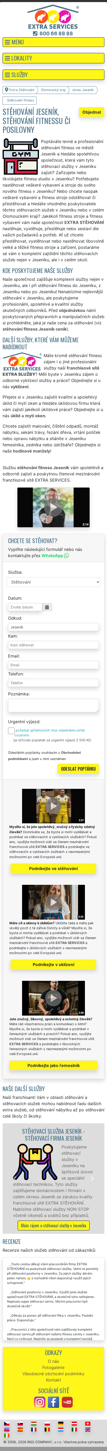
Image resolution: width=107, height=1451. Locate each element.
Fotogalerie (53, 1367)
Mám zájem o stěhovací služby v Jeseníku (53, 1225)
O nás (53, 1361)
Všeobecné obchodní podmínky (53, 1373)
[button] (53, 42)
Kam (12, 636)
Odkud (14, 618)
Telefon (15, 673)
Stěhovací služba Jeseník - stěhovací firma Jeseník (53, 1134)
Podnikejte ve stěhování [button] (53, 868)
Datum (14, 598)
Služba (14, 572)
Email (13, 656)
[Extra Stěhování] (53, 16)
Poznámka (18, 693)
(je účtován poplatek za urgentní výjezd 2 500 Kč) (52, 740)
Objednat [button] (91, 112)
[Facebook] (53, 1402)
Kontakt (53, 1379)
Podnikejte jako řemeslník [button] (54, 1065)
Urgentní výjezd (23, 721)
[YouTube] (67, 1402)
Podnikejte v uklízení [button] (53, 964)
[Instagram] (40, 1402)
